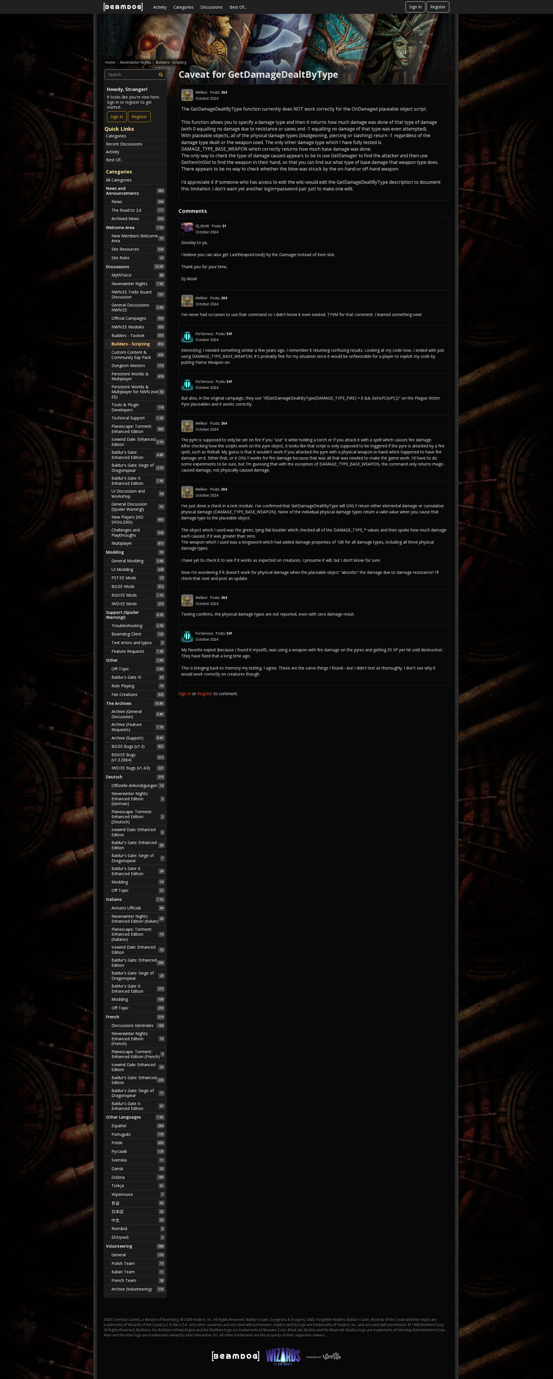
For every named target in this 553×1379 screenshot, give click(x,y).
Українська (137, 1194)
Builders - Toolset (137, 335)
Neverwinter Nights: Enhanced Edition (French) (137, 1038)
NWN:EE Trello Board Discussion (137, 294)
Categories (183, 7)
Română (137, 1228)
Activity (159, 7)
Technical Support (137, 418)
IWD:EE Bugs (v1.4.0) (137, 768)
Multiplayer (137, 543)
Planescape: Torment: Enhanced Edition (137, 428)
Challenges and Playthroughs (137, 532)
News (137, 201)
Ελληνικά (137, 1237)
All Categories (119, 180)
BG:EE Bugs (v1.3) (137, 746)
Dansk (137, 1168)
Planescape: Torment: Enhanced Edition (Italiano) (137, 934)
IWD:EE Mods (137, 603)
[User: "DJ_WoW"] (187, 229)
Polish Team (137, 1263)
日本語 (137, 1211)
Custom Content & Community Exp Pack (137, 354)
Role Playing (137, 685)
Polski (137, 1142)
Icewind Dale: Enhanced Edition (137, 441)
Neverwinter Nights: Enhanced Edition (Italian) (137, 918)
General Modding (137, 560)
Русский (137, 1151)
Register (438, 7)
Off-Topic (137, 668)
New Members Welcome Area (137, 238)
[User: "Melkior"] (187, 95)
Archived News (137, 218)
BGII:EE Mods (137, 595)
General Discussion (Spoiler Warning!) (137, 506)
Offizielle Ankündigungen (137, 785)
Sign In (415, 7)
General (137, 1254)
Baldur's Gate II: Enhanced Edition (137, 480)
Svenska (137, 1160)
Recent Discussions (124, 144)
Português (137, 1134)
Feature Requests (137, 651)
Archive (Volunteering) (137, 1289)
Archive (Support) (137, 738)
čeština (137, 1177)
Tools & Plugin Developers (137, 407)
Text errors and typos (137, 642)
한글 (137, 1203)
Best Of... (238, 7)
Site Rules (137, 257)
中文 (137, 1220)
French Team (137, 1280)
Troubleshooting (137, 625)
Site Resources (137, 249)
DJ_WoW (202, 226)
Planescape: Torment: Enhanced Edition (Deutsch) (137, 816)
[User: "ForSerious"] (187, 336)
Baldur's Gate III (137, 677)
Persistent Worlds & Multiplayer (137, 376)
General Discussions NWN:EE (137, 307)
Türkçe (137, 1185)
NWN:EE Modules (137, 327)
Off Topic (137, 890)
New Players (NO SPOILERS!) (137, 519)
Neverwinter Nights (137, 283)
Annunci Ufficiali (137, 908)
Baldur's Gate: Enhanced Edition (137, 454)
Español (137, 1125)
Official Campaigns (137, 318)
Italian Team (137, 1271)
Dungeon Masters (137, 365)
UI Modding (137, 569)
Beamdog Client (137, 634)
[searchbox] (135, 74)
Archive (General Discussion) (137, 714)
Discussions (211, 7)
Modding (137, 882)
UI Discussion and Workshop (137, 493)
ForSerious (204, 333)
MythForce (137, 275)
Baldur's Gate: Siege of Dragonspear (137, 467)
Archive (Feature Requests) (137, 727)
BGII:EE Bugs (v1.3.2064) (137, 757)
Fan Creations (137, 694)
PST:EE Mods (137, 577)
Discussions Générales (137, 1025)
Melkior (202, 92)
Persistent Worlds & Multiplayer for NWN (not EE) (137, 392)
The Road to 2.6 (137, 210)
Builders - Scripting (137, 344)
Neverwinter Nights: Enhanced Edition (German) (137, 798)
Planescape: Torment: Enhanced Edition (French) (137, 1054)
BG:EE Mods (137, 586)
